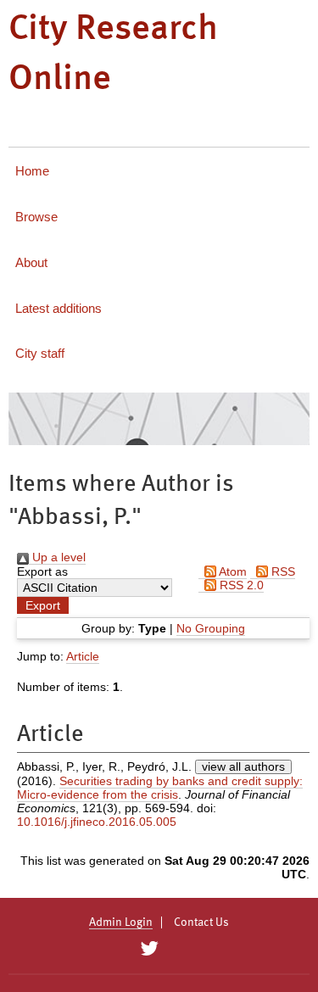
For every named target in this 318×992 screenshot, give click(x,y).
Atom (231, 571)
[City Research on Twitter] (150, 949)
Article (82, 656)
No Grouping (210, 628)
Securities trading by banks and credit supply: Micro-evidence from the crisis (160, 787)
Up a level (57, 557)
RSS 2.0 (240, 585)
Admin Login (121, 922)
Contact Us (201, 922)
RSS (281, 571)
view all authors (243, 766)
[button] (43, 605)
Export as (42, 571)
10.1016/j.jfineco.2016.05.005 (96, 821)
